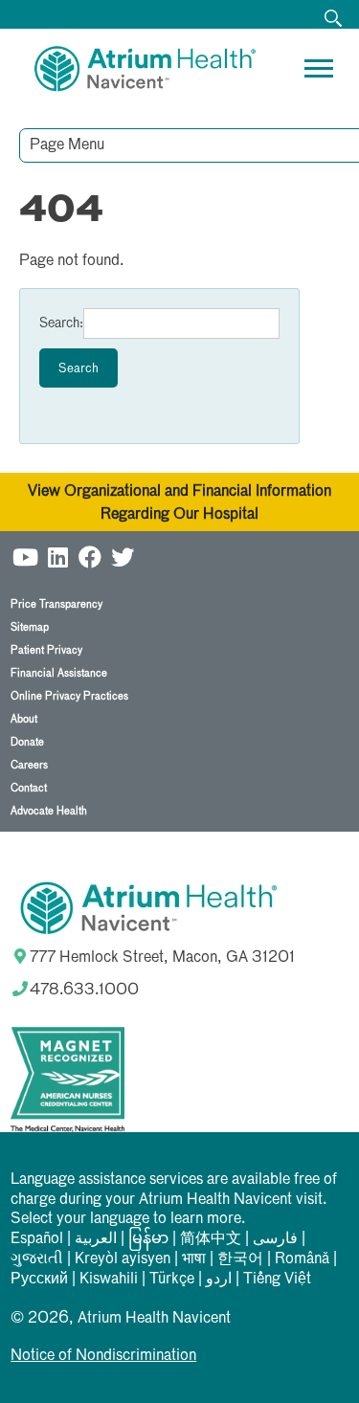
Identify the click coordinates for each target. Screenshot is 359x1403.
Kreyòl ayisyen (122, 1259)
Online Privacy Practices (69, 696)
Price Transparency (56, 604)
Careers (29, 765)
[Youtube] (25, 554)
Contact (29, 788)
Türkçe (171, 1279)
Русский (39, 1279)
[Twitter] (122, 554)
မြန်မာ (148, 1239)
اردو (219, 1279)
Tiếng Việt (277, 1279)
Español (37, 1239)
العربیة (96, 1239)
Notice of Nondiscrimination (103, 1356)
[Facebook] (90, 554)
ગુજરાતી (37, 1259)
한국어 (240, 1259)
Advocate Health (49, 811)
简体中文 (210, 1239)
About (24, 719)
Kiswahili (108, 1279)
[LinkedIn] (57, 554)
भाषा (194, 1259)
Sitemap (30, 627)
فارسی (275, 1239)
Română (302, 1259)
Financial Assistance (59, 673)
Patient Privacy (46, 650)
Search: (61, 323)
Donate (27, 742)
